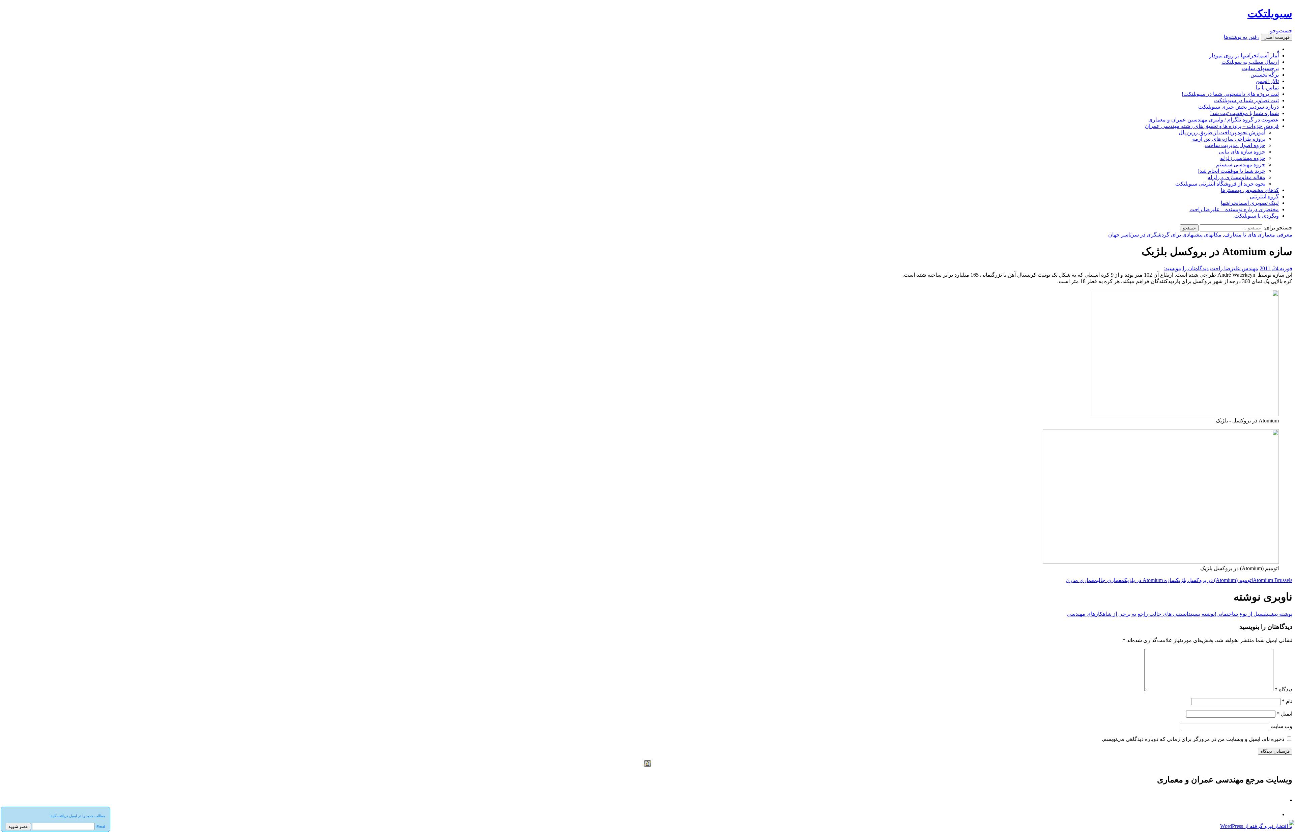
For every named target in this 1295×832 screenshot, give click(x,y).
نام (1287, 701)
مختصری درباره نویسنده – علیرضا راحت (1234, 209)
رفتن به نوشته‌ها (1242, 37)
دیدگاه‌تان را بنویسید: (1186, 268)
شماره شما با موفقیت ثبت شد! (1244, 113)
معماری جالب (1110, 580)
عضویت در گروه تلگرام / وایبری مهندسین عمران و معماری (1213, 119)
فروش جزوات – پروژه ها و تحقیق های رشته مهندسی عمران (1212, 126)
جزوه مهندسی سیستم (1240, 164)
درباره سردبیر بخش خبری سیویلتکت (1238, 107)
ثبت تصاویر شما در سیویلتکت (1246, 100)
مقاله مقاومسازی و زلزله (1236, 177)
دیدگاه (1283, 689)
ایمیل (1284, 714)
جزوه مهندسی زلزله (1242, 158)
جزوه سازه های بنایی (1242, 152)
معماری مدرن (1081, 580)
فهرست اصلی (1277, 37)
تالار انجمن (1267, 81)
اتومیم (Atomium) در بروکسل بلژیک (1214, 580)
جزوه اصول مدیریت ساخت (1235, 145)
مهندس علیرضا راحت (1234, 268)
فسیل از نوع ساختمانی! (1253, 614)
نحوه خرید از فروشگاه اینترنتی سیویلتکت (1220, 184)
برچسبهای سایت (1260, 68)
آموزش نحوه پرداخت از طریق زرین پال (1222, 132)
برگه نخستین (1264, 75)
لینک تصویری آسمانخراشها (1250, 203)
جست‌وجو (1281, 30)
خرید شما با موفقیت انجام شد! (1231, 171)
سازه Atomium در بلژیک (1150, 580)
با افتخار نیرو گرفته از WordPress (1256, 826)
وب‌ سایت (1281, 726)
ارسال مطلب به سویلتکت (1250, 62)
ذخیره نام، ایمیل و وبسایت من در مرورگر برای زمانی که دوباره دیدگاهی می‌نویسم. (1193, 739)
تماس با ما (1267, 87)
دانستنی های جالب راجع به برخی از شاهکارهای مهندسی (1141, 614)
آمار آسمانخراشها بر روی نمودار (1244, 55)
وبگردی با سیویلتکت (1256, 216)
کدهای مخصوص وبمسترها (1250, 190)
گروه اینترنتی (1264, 196)
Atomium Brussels (1272, 580)
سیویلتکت (1269, 13)
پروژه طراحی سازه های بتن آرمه (1228, 139)
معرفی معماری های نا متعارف (1258, 235)
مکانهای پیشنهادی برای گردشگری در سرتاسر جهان (1164, 235)
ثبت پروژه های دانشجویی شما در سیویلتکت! (1230, 94)
